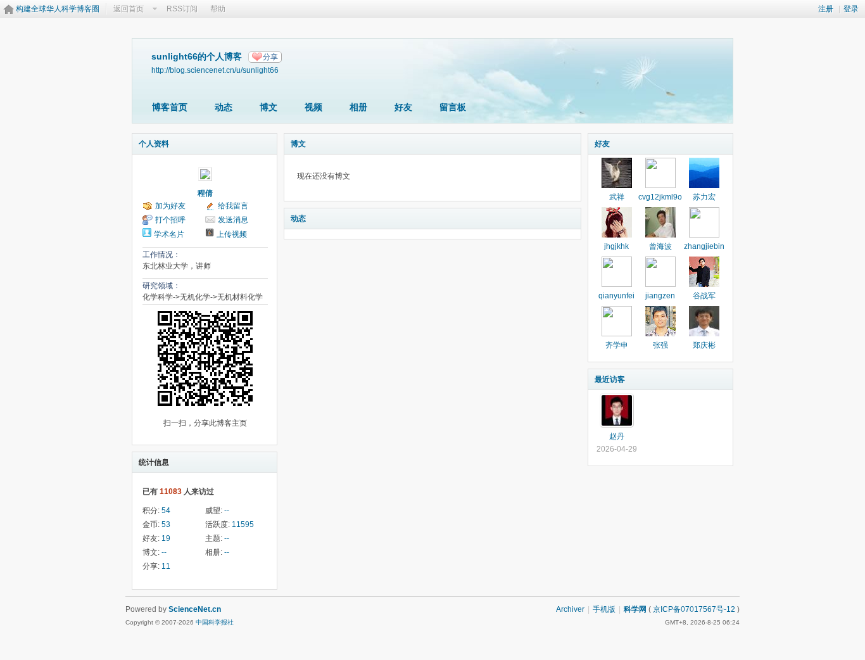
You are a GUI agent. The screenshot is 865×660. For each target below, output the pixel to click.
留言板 (452, 107)
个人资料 (154, 143)
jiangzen (660, 295)
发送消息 (233, 219)
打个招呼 (170, 219)
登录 (851, 8)
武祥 (616, 197)
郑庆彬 (704, 345)
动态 (223, 107)
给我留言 (233, 205)
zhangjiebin (704, 246)
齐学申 (616, 345)
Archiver (570, 609)
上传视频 (232, 234)
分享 (270, 57)
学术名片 (169, 234)
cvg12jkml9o (660, 197)
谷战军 (704, 295)
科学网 (635, 609)
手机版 (604, 609)
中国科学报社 (215, 622)
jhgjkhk (616, 246)
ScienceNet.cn (194, 609)
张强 (660, 345)
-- (226, 510)
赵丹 (616, 436)
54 (165, 510)
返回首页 (128, 8)
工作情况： (161, 254)
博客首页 (169, 107)
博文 (268, 107)
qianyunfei (616, 295)
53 (165, 524)
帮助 (217, 8)
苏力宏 (704, 197)
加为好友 (170, 205)
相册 (358, 107)
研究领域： (161, 285)
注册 (825, 8)
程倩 (205, 193)
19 (165, 538)
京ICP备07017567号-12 (694, 609)
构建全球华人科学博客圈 (57, 8)
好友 (403, 107)
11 (165, 566)
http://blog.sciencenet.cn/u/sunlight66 (215, 70)
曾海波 (660, 246)
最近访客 (610, 379)
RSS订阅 (182, 8)
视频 (313, 107)
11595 (243, 524)
